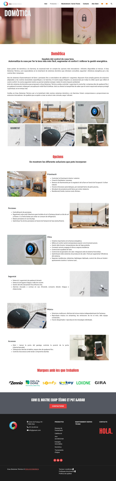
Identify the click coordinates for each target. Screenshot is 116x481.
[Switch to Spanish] (106, 3)
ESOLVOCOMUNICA (32, 469)
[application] (57, 3)
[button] (111, 4)
